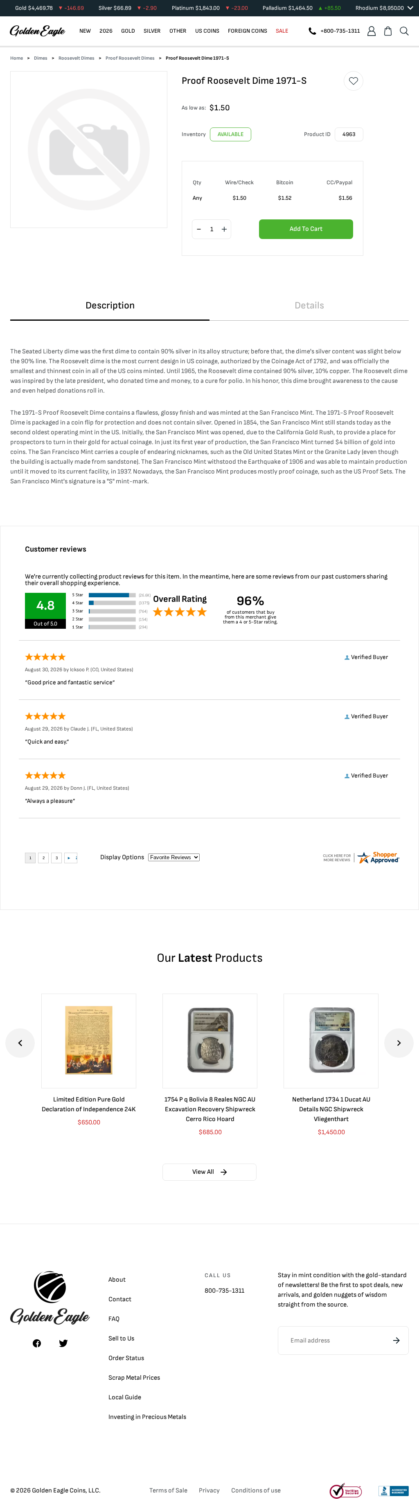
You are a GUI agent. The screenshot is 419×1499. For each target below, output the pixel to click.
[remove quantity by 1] (199, 230)
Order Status (126, 1358)
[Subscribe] (396, 1340)
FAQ (113, 1319)
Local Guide (124, 1397)
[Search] (404, 31)
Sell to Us (121, 1339)
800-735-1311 (224, 1291)
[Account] (371, 31)
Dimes (40, 58)
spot (366, 1285)
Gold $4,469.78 (49, 7)
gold (372, 1275)
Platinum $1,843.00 (210, 7)
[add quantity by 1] (224, 230)
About (117, 1280)
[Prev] (20, 1043)
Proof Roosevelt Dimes (130, 58)
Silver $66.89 (128, 7)
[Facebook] (37, 1343)
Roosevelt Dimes (77, 58)
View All (203, 1172)
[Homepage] (37, 31)
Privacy (209, 1491)
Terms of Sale (168, 1491)
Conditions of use (256, 1491)
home (16, 58)
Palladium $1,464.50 (302, 7)
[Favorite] (353, 81)
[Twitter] (63, 1343)
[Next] (399, 1043)
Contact (119, 1299)
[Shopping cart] (388, 31)
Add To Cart (306, 229)
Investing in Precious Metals (147, 1417)
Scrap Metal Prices (134, 1378)
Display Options (122, 857)
